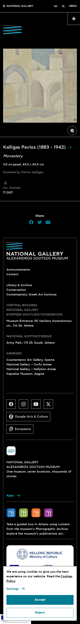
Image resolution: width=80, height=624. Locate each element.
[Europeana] (21, 430)
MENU (73, 6)
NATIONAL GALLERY (20, 6)
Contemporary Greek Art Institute (31, 294)
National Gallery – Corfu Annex (29, 364)
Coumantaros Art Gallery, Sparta (30, 360)
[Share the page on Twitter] (40, 222)
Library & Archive (19, 285)
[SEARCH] (63, 6)
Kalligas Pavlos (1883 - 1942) (35, 147)
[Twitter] (50, 405)
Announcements (18, 270)
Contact (12, 274)
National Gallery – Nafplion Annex (31, 369)
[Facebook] (12, 405)
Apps (10, 496)
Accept (40, 600)
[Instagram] (25, 405)
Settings (12, 589)
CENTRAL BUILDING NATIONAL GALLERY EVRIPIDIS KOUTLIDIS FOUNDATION (34, 310)
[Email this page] (48, 222)
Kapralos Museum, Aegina (25, 374)
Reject (40, 613)
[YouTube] (37, 405)
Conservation (16, 290)
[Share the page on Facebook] (31, 222)
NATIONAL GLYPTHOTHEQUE (29, 336)
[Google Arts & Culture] (29, 418)
